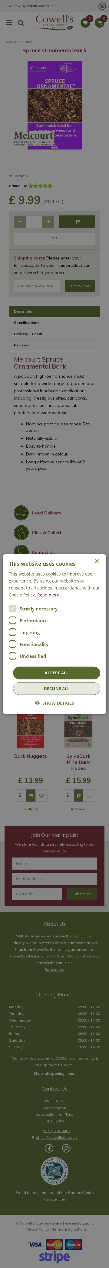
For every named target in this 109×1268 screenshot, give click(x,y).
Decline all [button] (56, 688)
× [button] (96, 561)
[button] (54, 702)
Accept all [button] (56, 672)
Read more (48, 595)
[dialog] (54, 634)
